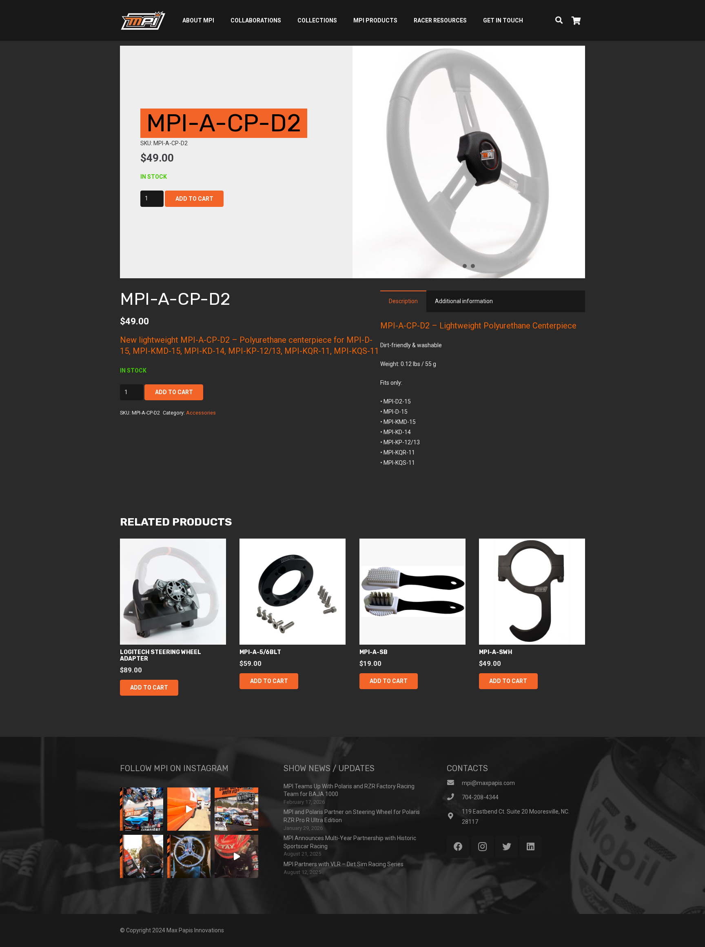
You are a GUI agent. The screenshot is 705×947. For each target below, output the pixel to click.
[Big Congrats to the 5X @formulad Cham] (141, 809)
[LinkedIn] (530, 847)
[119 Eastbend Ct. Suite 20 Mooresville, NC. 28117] (454, 817)
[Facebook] (458, 847)
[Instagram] (482, 847)
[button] (149, 688)
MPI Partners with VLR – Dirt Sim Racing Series (343, 864)
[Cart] (576, 20)
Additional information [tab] (464, 301)
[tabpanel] (468, 162)
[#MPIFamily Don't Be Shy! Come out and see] (236, 809)
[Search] (559, 20)
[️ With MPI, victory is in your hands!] (141, 856)
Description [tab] (403, 301)
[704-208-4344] (454, 797)
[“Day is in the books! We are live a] (189, 809)
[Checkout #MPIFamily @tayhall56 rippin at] (236, 856)
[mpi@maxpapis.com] (454, 783)
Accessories (201, 413)
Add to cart (194, 198)
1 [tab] (465, 266)
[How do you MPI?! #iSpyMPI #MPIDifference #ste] (189, 856)
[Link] (143, 20)
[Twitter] (506, 847)
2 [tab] (473, 266)
